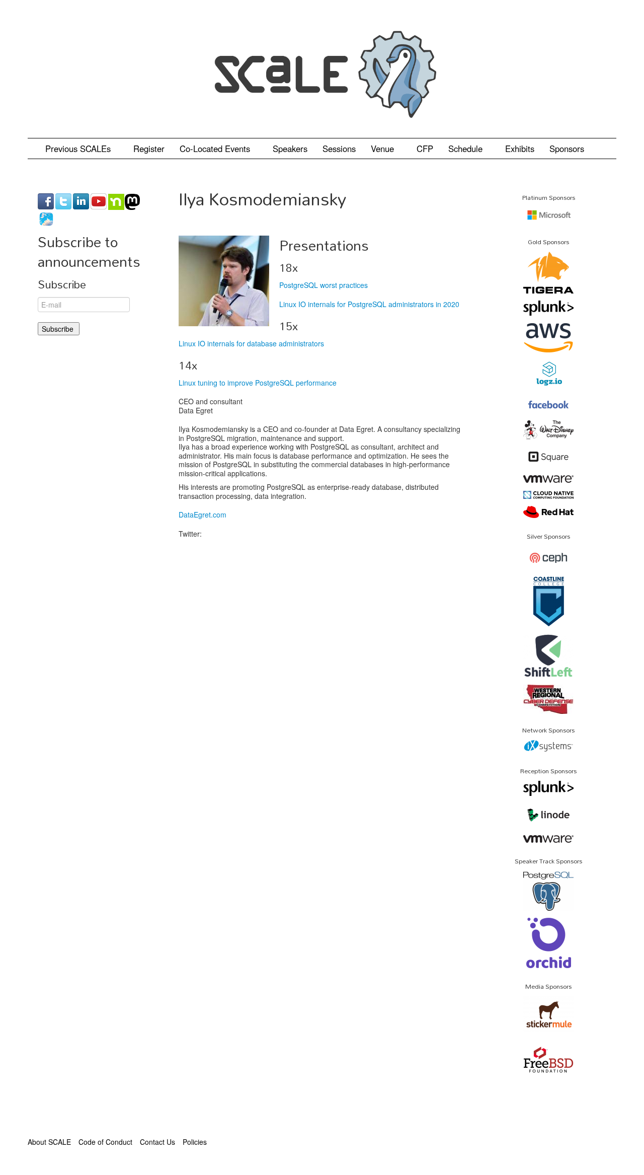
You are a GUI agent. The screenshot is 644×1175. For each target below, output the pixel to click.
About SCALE (49, 1142)
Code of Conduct (105, 1142)
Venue (383, 148)
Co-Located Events (216, 148)
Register (149, 148)
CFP (425, 148)
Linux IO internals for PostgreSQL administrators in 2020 (369, 304)
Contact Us (157, 1142)
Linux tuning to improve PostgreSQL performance (258, 383)
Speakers (290, 148)
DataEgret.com (202, 514)
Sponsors (566, 148)
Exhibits (519, 148)
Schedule (466, 148)
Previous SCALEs (79, 148)
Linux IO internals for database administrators (251, 343)
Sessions (339, 148)
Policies (195, 1142)
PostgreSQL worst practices (323, 285)
